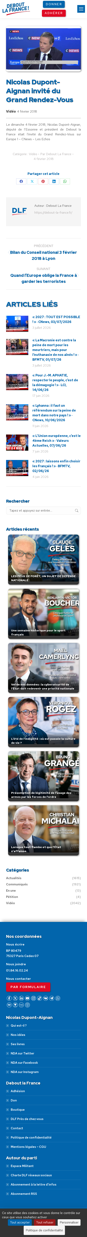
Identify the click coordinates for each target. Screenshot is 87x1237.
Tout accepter (20, 1222)
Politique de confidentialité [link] (31, 1138)
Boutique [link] (18, 1110)
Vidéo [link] (11, 111)
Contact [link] (17, 1128)
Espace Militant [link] (22, 1166)
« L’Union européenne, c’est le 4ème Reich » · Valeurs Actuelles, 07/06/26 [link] (56, 441)
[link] (81, 9)
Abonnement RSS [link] (24, 1194)
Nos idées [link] (18, 1035)
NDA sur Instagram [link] (25, 1072)
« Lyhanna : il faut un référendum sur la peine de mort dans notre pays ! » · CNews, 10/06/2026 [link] (54, 412)
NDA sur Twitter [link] (22, 1053)
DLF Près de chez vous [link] (27, 1119)
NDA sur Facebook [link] (24, 1063)
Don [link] (14, 1100)
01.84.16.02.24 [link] (17, 970)
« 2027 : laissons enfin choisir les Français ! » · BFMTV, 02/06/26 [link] (56, 466)
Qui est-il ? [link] (19, 1026)
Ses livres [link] (18, 1044)
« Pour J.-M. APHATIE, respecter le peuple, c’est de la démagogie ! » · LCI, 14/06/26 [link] (55, 382)
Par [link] (55, 154)
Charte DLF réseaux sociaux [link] (31, 1175)
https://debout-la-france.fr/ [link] (53, 212)
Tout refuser (44, 1222)
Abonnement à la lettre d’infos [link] (33, 1185)
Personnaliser (69, 1222)
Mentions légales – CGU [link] (28, 1147)
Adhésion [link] (18, 1091)
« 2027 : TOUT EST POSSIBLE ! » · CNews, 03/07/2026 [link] (56, 319)
